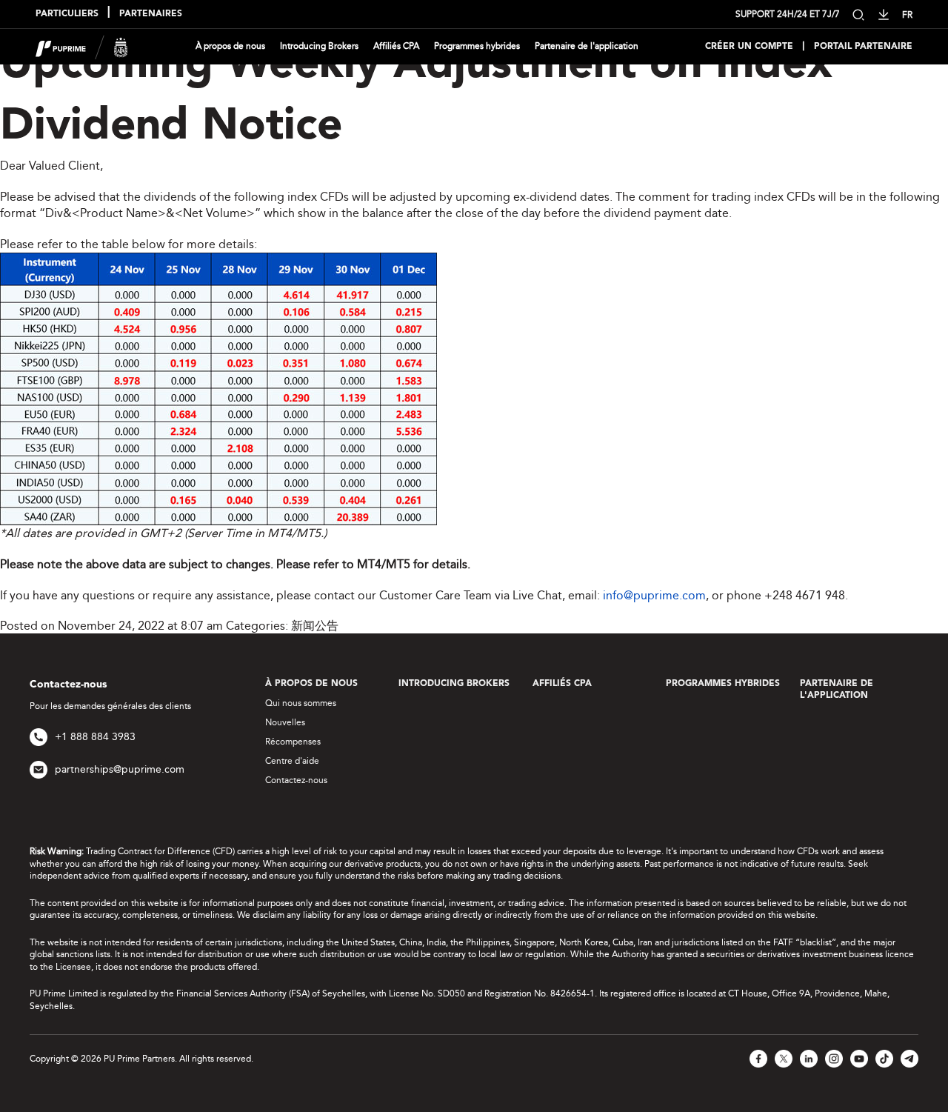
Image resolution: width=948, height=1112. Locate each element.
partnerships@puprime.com (119, 769)
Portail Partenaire (863, 46)
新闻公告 (314, 626)
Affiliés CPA (396, 46)
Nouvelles (285, 722)
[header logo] (82, 46)
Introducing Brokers (319, 46)
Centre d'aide (292, 761)
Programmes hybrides (477, 46)
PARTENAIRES (150, 14)
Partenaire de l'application (586, 46)
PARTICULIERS (67, 14)
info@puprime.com (654, 595)
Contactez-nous (296, 780)
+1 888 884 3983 (95, 736)
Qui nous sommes (300, 703)
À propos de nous (230, 46)
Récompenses (293, 741)
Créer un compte (749, 46)
